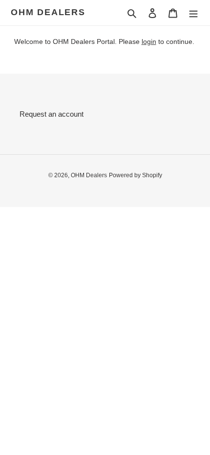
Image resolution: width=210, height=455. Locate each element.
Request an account (52, 114)
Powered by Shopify (135, 175)
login (149, 41)
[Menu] (193, 12)
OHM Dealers (48, 12)
